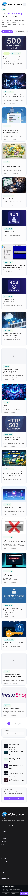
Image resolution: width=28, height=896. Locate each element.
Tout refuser (5, 893)
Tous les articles (8, 31)
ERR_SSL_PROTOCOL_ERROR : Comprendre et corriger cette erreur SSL (13, 609)
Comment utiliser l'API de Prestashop (12, 507)
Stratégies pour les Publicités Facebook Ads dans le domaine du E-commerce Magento (11, 371)
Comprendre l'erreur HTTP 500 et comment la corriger (11, 58)
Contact (3, 844)
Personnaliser (15, 893)
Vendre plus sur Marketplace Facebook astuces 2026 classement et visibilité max (13, 95)
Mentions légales (5, 875)
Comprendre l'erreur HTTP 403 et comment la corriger (10, 300)
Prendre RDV (4, 838)
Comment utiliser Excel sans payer (12, 199)
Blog (2, 855)
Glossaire (3, 858)
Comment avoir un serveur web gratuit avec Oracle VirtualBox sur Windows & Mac (14, 266)
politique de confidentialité (19, 890)
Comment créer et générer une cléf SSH (13, 642)
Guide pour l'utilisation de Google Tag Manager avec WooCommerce (12, 675)
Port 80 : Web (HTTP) (8, 405)
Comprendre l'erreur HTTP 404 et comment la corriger (10, 232)
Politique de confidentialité (7, 872)
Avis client (3, 841)
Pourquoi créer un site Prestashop (11, 708)
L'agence (3, 835)
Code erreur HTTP (19, 31)
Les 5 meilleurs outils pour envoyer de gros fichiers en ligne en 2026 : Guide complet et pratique (12, 335)
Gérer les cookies (5, 878)
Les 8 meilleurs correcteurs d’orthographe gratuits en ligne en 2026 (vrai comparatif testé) (10, 130)
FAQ (2, 852)
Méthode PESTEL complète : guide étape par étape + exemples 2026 (12, 165)
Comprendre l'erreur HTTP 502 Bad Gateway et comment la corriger (12, 438)
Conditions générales (6, 869)
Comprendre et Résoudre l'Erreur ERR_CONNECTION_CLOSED (11, 574)
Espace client (4, 861)
